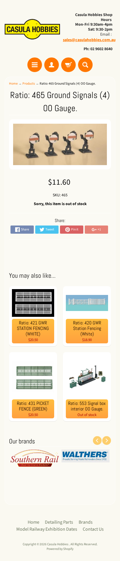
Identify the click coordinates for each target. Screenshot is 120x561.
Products (28, 83)
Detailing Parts (59, 522)
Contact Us (93, 529)
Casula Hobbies (58, 544)
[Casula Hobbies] (32, 29)
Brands (86, 522)
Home (13, 83)
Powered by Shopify (60, 549)
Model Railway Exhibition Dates (46, 529)
